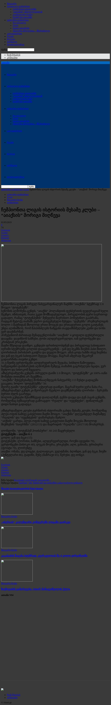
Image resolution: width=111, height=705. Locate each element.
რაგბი (10, 36)
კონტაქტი (12, 57)
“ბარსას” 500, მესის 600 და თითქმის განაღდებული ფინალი (50, 483)
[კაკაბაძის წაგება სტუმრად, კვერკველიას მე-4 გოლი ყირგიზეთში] (17, 547)
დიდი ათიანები (21, 28)
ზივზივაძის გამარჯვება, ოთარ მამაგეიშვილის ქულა (35, 589)
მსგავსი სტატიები (10, 488)
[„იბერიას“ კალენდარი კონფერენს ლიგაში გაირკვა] (17, 514)
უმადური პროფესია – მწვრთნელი (31, 31)
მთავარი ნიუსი (15, 200)
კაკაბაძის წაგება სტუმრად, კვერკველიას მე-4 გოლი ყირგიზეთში (44, 555)
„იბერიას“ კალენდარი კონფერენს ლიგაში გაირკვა (35, 522)
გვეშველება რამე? (23, 14)
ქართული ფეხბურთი (18, 6)
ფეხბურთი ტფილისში (24, 9)
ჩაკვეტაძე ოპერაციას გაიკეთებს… (32, 480)
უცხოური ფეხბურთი (18, 20)
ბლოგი (11, 39)
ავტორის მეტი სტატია (31, 488)
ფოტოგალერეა (15, 44)
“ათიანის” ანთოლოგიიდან (27, 12)
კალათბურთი (14, 33)
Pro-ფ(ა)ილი (19, 23)
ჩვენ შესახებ (13, 55)
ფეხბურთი (12, 202)
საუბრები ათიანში (22, 17)
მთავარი (11, 3)
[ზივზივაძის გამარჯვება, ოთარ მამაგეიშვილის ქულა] (17, 580)
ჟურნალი (12, 42)
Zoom (15, 25)
